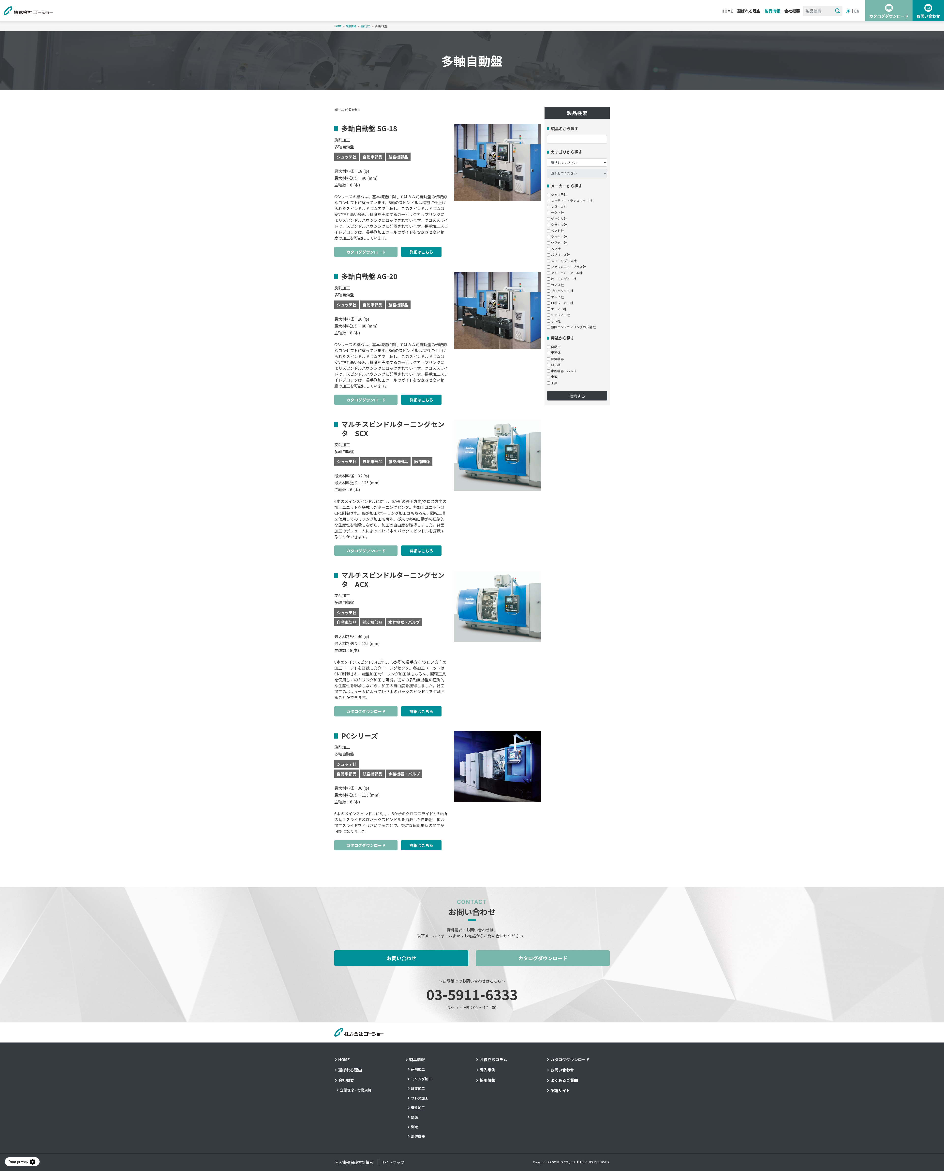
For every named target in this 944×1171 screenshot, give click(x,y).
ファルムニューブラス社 (568, 266)
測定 (414, 1126)
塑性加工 (418, 1107)
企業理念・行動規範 (355, 1089)
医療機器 (557, 359)
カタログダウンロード (889, 16)
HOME (727, 11)
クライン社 (559, 224)
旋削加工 (365, 26)
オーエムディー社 (563, 278)
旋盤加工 (418, 1088)
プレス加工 (419, 1098)
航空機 (555, 364)
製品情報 (772, 11)
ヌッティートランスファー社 (571, 200)
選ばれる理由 (749, 11)
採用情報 (487, 1080)
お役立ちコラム (493, 1059)
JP (848, 11)
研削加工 (418, 1069)
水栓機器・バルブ (563, 371)
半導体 (555, 352)
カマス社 (557, 285)
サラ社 (555, 321)
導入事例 (487, 1070)
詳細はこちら (421, 252)
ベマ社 (555, 248)
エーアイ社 (558, 309)
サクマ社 (557, 212)
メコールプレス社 (563, 260)
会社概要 (792, 11)
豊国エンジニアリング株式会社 (573, 327)
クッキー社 (559, 236)
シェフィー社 (560, 315)
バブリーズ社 (560, 254)
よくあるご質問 (564, 1080)
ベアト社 (557, 230)
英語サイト (560, 1090)
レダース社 (559, 206)
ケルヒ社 (557, 297)
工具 (554, 383)
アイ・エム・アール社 (566, 273)
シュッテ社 (559, 194)
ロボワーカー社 (562, 302)
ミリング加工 (421, 1078)
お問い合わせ (928, 16)
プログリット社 (562, 290)
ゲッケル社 (559, 218)
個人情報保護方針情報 (354, 1162)
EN (856, 11)
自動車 (555, 346)
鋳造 (414, 1117)
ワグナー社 (559, 242)
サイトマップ (392, 1162)
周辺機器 (418, 1136)
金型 (554, 376)
